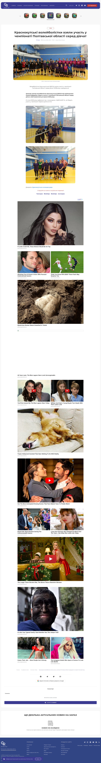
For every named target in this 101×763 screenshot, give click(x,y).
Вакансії (90, 745)
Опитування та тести (65, 748)
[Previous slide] (20, 16)
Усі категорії (29, 744)
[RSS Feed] (99, 742)
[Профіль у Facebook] (82, 6)
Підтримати (93, 5)
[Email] (60, 677)
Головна (18, 669)
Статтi (28, 746)
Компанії (63, 746)
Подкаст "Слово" (47, 744)
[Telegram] (47, 677)
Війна (28, 754)
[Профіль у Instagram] (79, 6)
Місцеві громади (64, 750)
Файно (38, 758)
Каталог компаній (28, 5)
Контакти (52, 5)
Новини (14, 5)
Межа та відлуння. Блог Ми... (33, 752)
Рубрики (19, 5)
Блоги (28, 750)
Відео (45, 750)
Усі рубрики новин (25, 669)
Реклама (46, 754)
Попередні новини (48, 752)
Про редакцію (64, 752)
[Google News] (96, 742)
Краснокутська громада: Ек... (50, 746)
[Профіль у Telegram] (76, 6)
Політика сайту (97, 745)
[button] (41, 677)
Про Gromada (44, 5)
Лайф (50, 28)
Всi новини (46, 748)
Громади (37, 5)
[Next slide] (81, 16)
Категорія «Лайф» (33, 669)
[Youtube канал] (85, 6)
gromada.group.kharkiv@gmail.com (8, 750)
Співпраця (85, 745)
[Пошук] (66, 5)
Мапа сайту (80, 745)
